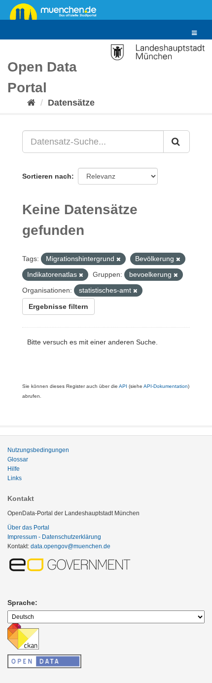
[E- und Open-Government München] (71, 564)
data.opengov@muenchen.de (70, 546)
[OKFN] (44, 658)
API (123, 386)
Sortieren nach (46, 176)
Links (14, 478)
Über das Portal (28, 527)
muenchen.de (56, 11)
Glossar (17, 459)
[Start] (31, 103)
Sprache (21, 603)
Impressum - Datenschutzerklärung (54, 536)
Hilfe (13, 468)
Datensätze (71, 103)
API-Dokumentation (165, 386)
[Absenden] (176, 141)
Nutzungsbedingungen (38, 450)
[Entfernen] (118, 259)
